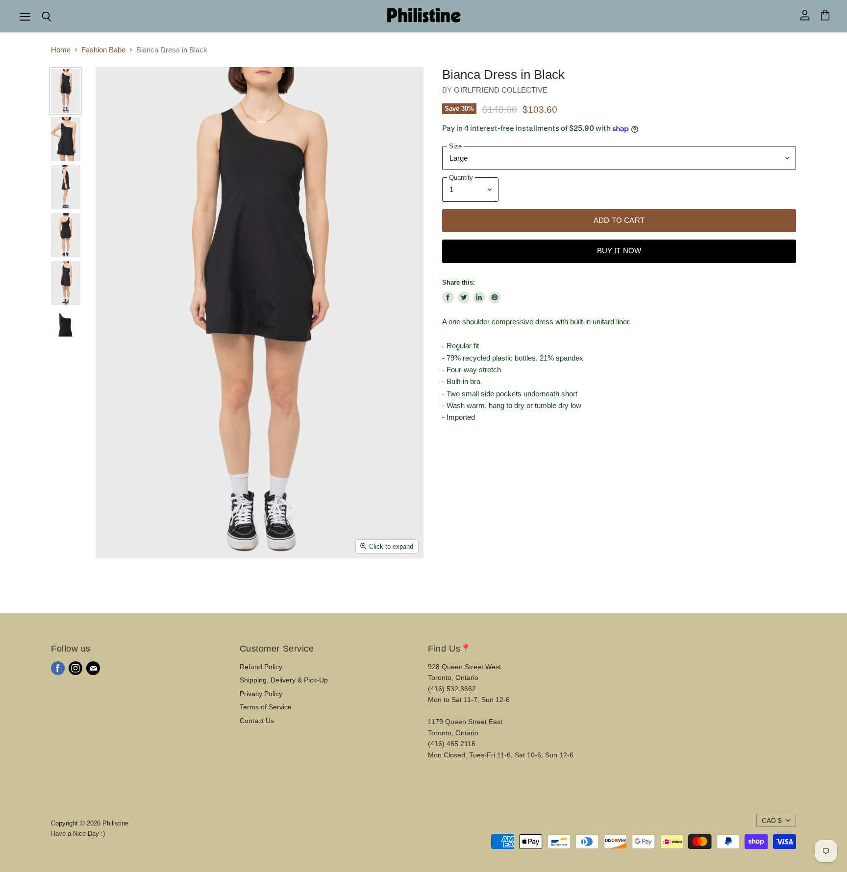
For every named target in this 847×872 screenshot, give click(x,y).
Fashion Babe (103, 50)
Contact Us (257, 721)
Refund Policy (261, 667)
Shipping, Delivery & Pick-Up (284, 680)
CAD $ (772, 820)
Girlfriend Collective (501, 90)
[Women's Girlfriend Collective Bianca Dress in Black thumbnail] (65, 91)
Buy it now (619, 251)
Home (61, 50)
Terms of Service (266, 707)
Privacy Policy (261, 694)
